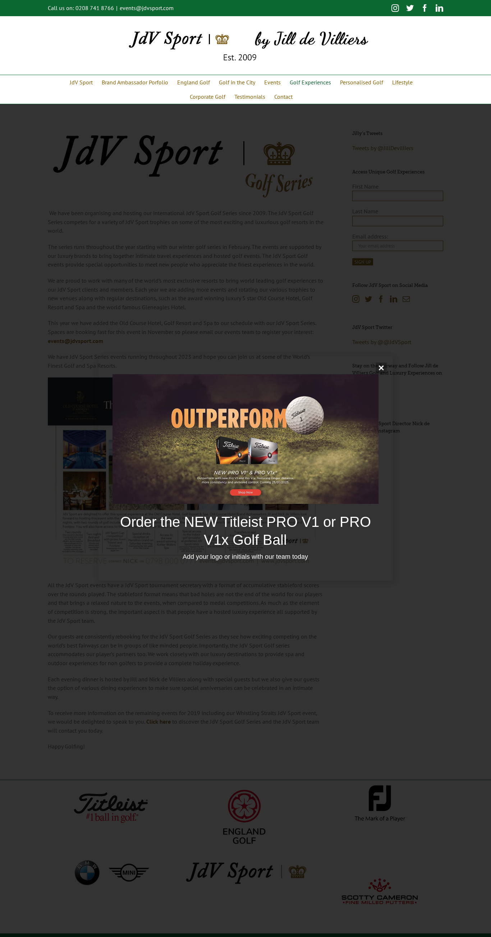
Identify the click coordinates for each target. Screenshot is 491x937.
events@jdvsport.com (147, 7)
